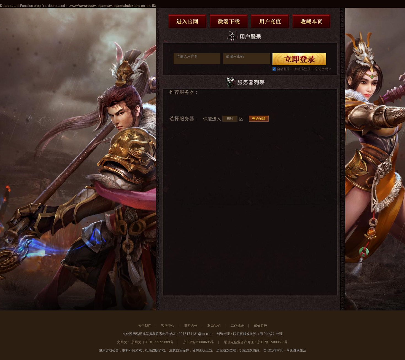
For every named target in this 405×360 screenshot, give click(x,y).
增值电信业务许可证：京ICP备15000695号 (256, 342)
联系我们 (214, 326)
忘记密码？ (323, 69)
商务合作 (191, 326)
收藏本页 (311, 21)
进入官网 (187, 21)
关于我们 (144, 326)
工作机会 (237, 326)
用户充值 (270, 21)
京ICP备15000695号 (198, 342)
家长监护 (260, 326)
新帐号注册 (302, 69)
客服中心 (167, 326)
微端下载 (229, 21)
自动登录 (283, 69)
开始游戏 (258, 119)
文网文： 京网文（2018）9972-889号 (145, 342)
